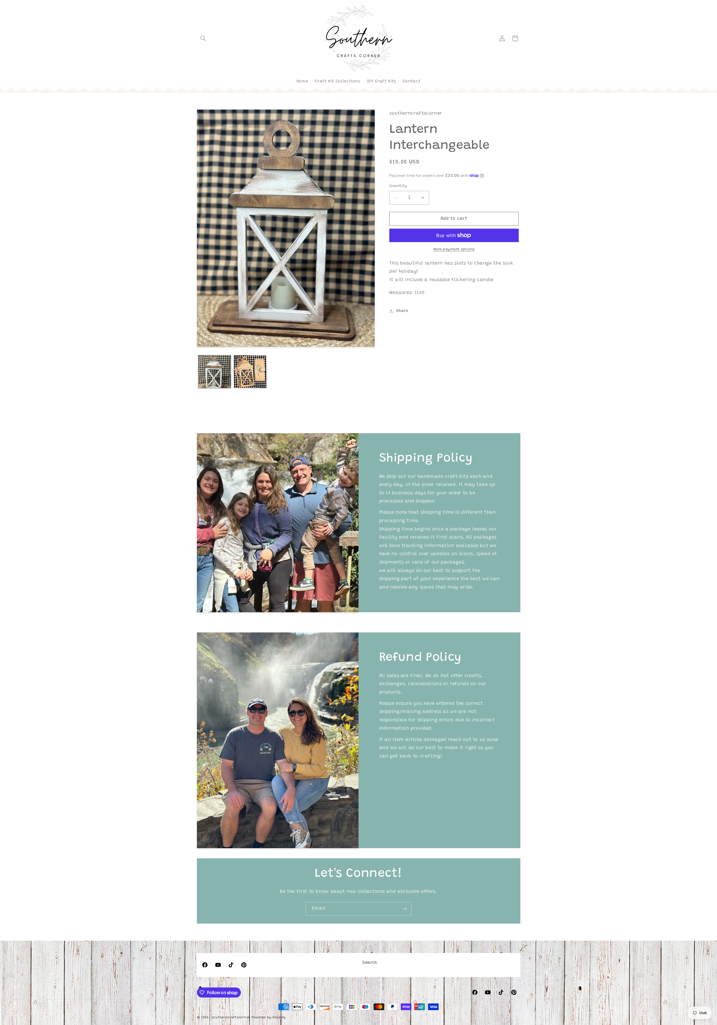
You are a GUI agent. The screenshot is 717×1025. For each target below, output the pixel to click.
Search (369, 963)
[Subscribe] (404, 909)
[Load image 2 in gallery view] (250, 371)
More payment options (454, 249)
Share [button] (402, 311)
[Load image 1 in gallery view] (214, 371)
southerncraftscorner (230, 1017)
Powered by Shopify (269, 1017)
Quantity (398, 186)
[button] (203, 38)
